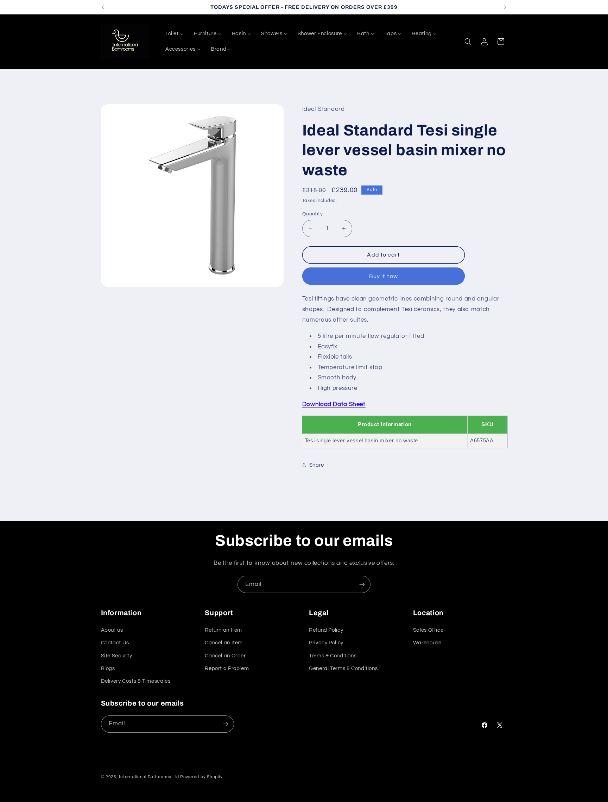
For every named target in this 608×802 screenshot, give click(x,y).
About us (112, 630)
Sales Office (428, 630)
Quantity (312, 213)
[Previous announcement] (103, 7)
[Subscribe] (362, 584)
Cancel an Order (225, 655)
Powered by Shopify (201, 777)
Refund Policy (326, 630)
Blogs (108, 668)
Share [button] (316, 464)
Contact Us (115, 642)
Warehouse (427, 642)
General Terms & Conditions (343, 668)
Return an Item (223, 630)
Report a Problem (227, 668)
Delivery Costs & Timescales (136, 681)
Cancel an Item (224, 642)
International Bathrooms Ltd (149, 777)
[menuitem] (174, 34)
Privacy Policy (326, 642)
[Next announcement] (505, 7)
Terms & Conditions (332, 655)
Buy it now (383, 276)
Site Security (116, 655)
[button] (468, 41)
